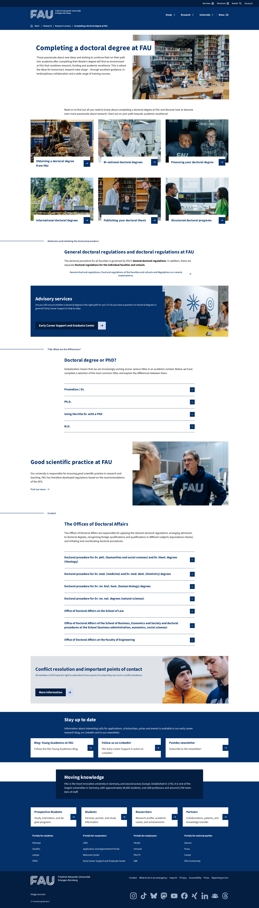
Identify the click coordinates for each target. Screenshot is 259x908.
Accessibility (195, 877)
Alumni (188, 843)
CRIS (85, 843)
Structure (221, 3)
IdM (135, 861)
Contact (133, 877)
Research (186, 15)
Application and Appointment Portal (101, 849)
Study (169, 15)
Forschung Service (41, 901)
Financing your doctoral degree (192, 162)
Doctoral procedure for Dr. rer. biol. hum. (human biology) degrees (107, 586)
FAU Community (192, 861)
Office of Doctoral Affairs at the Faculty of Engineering (99, 640)
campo (35, 855)
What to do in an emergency (153, 877)
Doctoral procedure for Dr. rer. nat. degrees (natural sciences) (104, 599)
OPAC (35, 861)
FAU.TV (137, 855)
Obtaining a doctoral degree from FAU (55, 163)
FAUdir (137, 843)
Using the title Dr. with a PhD (83, 414)
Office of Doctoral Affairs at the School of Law (94, 611)
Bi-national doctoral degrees (123, 162)
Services (206, 3)
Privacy (183, 877)
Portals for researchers (95, 835)
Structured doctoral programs (191, 220)
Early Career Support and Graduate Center (66, 326)
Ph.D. (67, 402)
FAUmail (36, 843)
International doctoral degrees (57, 220)
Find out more (38, 489)
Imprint (173, 877)
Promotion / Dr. (74, 389)
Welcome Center (91, 855)
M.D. (67, 426)
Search (235, 3)
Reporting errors (220, 877)
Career (187, 855)
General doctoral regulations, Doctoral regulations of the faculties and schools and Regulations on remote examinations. (126, 274)
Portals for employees (145, 835)
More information (50, 692)
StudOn (36, 849)
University (204, 15)
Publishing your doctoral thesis (125, 220)
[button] (62, 747)
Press (187, 849)
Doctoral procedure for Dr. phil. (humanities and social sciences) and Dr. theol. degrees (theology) (120, 559)
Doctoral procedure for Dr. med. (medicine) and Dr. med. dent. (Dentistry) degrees (117, 574)
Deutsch (248, 3)
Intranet (138, 849)
